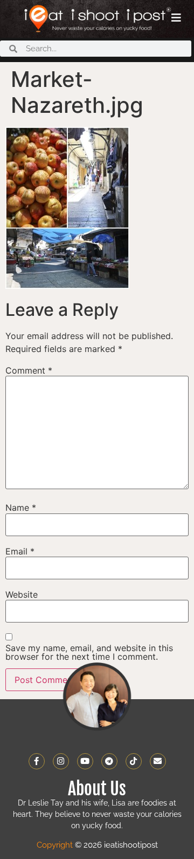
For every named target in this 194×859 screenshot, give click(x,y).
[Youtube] (85, 761)
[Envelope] (158, 761)
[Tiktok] (134, 761)
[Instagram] (61, 761)
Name (20, 507)
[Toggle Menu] (176, 18)
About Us (97, 789)
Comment (28, 370)
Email (19, 551)
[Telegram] (109, 761)
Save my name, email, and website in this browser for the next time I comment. (89, 652)
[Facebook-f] (37, 761)
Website (21, 594)
